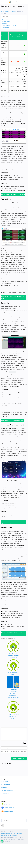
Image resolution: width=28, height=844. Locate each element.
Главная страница (5, 833)
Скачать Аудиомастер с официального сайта (11, 633)
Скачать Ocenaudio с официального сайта (12, 420)
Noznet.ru (15, 1)
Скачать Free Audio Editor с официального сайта (12, 297)
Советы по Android (9, 804)
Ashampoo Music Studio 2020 (9, 25)
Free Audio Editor (6, 21)
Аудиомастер (5, 27)
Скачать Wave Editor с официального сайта (13, 194)
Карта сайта (13, 833)
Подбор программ (9, 807)
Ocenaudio (4, 23)
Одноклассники (8, 811)
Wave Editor (5, 19)
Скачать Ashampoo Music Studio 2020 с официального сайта (11, 522)
